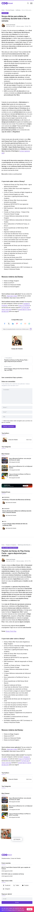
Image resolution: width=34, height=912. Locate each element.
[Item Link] (5, 460)
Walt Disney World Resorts (24, 544)
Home (3, 10)
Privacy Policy (11, 910)
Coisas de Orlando (10, 24)
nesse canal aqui (6, 309)
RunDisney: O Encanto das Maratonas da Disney (16, 499)
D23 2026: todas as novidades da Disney (13, 874)
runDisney (18, 10)
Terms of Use (20, 910)
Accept (29, 909)
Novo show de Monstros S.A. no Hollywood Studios (20, 467)
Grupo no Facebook (24, 305)
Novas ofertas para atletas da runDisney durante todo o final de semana (16, 511)
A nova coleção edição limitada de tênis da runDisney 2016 (14, 524)
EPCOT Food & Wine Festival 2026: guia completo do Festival (16, 868)
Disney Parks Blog (11, 631)
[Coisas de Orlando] (7, 3)
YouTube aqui (25, 307)
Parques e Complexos (11, 544)
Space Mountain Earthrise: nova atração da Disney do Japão (20, 459)
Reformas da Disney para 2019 (13, 257)
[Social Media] (6, 885)
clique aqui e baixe (12, 296)
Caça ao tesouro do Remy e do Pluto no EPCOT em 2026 (19, 474)
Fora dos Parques (10, 10)
